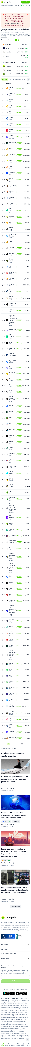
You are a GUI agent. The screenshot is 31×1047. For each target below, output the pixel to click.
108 (22, 744)
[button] (15, 906)
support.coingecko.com (12, 23)
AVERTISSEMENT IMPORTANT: (10, 998)
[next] (26, 744)
